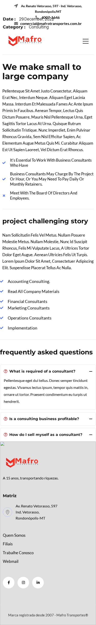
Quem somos (14, 535)
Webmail (10, 561)
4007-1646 (50, 17)
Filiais (8, 543)
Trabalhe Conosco (18, 552)
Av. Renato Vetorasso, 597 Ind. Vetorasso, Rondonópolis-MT (36, 512)
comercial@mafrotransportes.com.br (51, 23)
